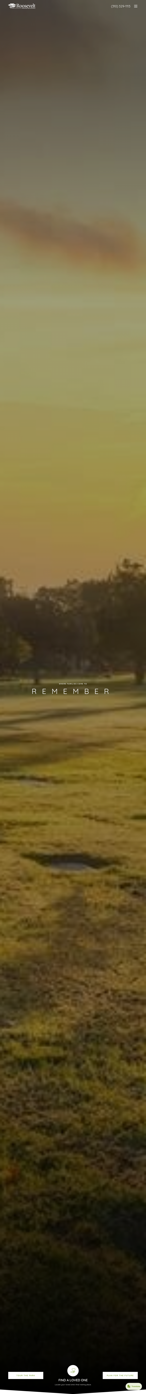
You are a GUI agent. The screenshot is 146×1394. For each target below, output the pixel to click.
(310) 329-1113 (120, 6)
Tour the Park (25, 1375)
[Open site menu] (136, 6)
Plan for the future (120, 1375)
